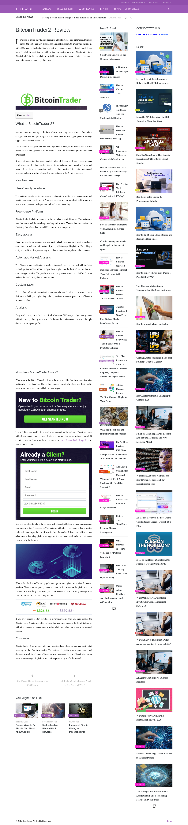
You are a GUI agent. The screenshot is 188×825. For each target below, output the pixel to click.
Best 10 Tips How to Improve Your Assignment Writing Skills (113, 228)
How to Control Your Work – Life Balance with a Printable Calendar (113, 339)
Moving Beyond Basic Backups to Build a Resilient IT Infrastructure (152, 81)
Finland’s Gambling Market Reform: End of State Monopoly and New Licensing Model (153, 437)
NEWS (48, 9)
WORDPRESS (66, 9)
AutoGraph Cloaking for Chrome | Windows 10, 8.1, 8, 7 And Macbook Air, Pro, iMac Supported (114, 477)
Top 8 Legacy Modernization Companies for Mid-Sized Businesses (153, 288)
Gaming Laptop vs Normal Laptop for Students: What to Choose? (154, 359)
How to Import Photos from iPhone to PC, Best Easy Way (153, 274)
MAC (119, 9)
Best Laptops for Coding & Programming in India (149, 198)
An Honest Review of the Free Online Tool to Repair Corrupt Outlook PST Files (153, 521)
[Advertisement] (42, 70)
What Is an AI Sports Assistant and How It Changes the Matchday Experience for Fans (152, 479)
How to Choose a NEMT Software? (112, 91)
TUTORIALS (133, 9)
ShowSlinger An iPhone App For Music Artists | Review (114, 111)
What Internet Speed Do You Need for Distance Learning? (112, 548)
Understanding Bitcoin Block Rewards (50, 728)
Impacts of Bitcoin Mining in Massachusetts (78, 728)
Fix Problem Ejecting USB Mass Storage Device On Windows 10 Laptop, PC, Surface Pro (114, 450)
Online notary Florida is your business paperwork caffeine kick (112, 594)
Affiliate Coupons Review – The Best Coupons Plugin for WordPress (113, 393)
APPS (105, 9)
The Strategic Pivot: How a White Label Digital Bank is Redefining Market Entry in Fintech (151, 795)
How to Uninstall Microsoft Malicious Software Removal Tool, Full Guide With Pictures (113, 268)
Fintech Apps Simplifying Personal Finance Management (113, 524)
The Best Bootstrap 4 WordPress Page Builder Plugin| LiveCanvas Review (113, 315)
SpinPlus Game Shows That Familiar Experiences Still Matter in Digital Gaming (153, 158)
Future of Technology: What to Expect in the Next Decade (154, 755)
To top (169, 820)
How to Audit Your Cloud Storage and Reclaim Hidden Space (154, 236)
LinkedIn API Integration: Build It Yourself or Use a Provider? (71, 17)
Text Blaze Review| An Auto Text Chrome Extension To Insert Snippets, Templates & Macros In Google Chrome (113, 366)
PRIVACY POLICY (138, 3)
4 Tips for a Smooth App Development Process (114, 72)
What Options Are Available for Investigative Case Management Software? (151, 601)
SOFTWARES (88, 9)
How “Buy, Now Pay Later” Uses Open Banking (113, 571)
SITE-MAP (125, 3)
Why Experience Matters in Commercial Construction (113, 153)
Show (28, 115)
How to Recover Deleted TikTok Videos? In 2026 (111, 292)
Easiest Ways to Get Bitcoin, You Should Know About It (26, 728)
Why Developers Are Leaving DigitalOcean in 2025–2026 (150, 717)
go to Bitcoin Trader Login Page (75, 440)
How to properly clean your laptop (152, 323)
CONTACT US (166, 3)
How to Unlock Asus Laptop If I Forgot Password (114, 501)
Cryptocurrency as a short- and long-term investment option (113, 245)
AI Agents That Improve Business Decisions (152, 679)
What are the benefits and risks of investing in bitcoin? (113, 431)
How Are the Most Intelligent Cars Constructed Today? (114, 190)
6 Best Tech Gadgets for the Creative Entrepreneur (113, 56)
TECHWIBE (24, 9)
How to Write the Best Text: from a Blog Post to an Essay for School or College (113, 171)
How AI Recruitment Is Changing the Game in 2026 (153, 397)
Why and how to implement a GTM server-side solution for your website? (153, 641)
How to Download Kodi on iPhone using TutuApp (113, 132)
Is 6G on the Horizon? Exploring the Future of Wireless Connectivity (153, 561)
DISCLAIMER (153, 3)
